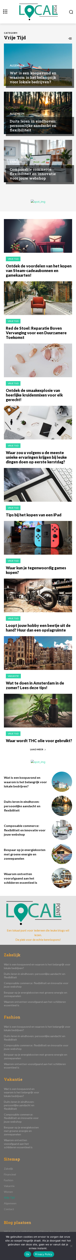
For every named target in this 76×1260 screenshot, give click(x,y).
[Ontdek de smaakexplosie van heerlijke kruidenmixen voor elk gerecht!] (38, 360)
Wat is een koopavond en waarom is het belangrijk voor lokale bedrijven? (33, 77)
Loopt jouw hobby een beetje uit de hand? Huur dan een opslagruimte (38, 627)
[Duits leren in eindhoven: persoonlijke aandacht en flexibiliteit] (38, 113)
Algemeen (17, 65)
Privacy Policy (43, 1254)
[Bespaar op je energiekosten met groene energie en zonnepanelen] (62, 854)
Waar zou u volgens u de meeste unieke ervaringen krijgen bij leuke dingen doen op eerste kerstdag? (36, 457)
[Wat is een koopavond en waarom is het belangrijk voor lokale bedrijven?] (38, 65)
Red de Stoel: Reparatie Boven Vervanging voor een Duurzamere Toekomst (36, 333)
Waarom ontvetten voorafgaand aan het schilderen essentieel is (20, 878)
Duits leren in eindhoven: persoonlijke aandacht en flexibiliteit (33, 125)
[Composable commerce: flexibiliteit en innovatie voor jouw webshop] (38, 161)
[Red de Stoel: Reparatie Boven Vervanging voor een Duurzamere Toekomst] (38, 298)
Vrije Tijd (13, 258)
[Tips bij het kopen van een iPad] (38, 485)
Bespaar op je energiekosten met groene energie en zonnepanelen (24, 854)
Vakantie (13, 676)
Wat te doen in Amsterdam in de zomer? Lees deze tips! (35, 685)
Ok (27, 1254)
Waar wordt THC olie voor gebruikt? (39, 740)
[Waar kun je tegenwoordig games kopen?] (38, 538)
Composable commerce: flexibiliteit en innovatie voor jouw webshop (33, 174)
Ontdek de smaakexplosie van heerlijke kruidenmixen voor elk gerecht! (34, 395)
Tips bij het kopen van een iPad (33, 514)
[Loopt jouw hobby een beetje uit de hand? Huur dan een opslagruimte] (38, 595)
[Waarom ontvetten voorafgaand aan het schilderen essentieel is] (62, 878)
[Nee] (71, 1246)
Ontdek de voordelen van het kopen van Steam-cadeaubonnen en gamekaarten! (39, 270)
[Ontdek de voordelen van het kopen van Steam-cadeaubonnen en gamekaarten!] (38, 236)
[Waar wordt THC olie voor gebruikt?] (38, 710)
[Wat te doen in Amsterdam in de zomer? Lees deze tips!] (38, 653)
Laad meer (36, 749)
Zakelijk (16, 161)
